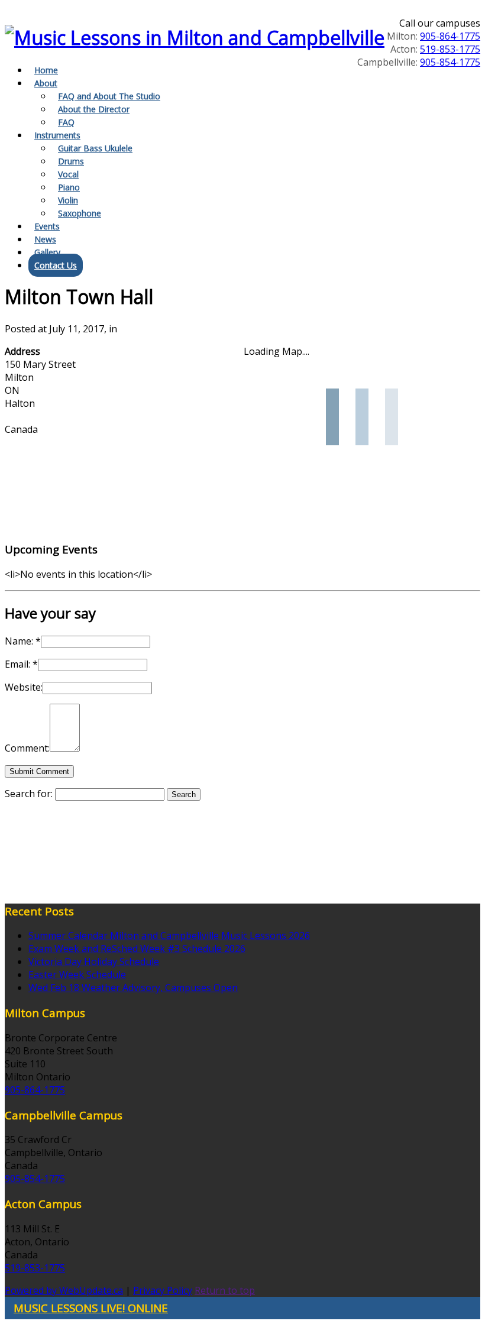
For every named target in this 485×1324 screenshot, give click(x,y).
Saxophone (79, 213)
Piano (69, 187)
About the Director (94, 109)
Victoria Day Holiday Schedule (93, 961)
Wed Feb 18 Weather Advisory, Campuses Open (133, 987)
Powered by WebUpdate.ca (64, 1290)
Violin (68, 200)
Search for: (29, 793)
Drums (71, 161)
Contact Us (55, 265)
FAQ (66, 122)
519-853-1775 (450, 49)
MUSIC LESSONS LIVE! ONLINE (91, 1307)
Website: (24, 687)
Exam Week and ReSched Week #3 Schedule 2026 (136, 948)
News (45, 239)
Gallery (47, 252)
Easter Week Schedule (77, 974)
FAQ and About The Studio (109, 96)
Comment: (27, 748)
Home (46, 70)
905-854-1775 (450, 62)
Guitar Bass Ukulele (95, 148)
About (45, 83)
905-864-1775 (450, 36)
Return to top (225, 1290)
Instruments (57, 135)
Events (47, 226)
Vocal (68, 174)
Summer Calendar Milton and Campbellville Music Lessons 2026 (169, 935)
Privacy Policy (162, 1290)
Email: (21, 664)
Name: (23, 641)
